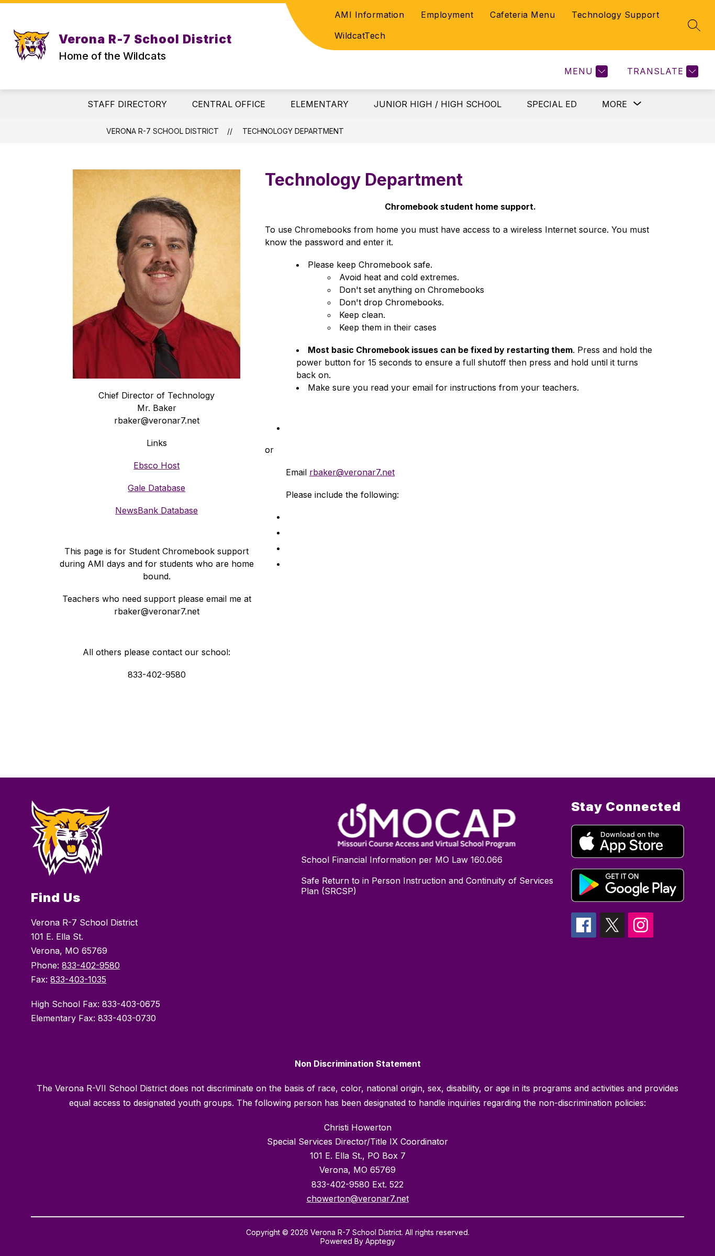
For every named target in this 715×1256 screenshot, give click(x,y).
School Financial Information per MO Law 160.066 (401, 859)
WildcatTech (360, 35)
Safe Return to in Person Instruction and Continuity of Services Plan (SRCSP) (427, 885)
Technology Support (615, 14)
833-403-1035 (78, 979)
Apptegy (380, 1241)
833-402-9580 (91, 965)
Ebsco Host (156, 465)
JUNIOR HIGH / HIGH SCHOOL (437, 104)
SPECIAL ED (552, 104)
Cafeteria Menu (522, 14)
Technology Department (293, 131)
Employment (447, 14)
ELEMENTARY (320, 104)
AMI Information (369, 14)
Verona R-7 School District (162, 131)
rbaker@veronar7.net (352, 472)
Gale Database (156, 488)
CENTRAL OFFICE (228, 104)
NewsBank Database (156, 510)
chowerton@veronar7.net (358, 1198)
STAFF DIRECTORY (127, 104)
